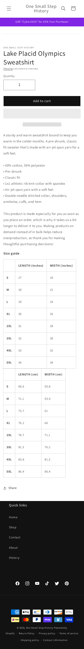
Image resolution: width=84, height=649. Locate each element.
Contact (14, 537)
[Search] (63, 8)
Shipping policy (30, 640)
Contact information (55, 640)
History (14, 558)
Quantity (9, 76)
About (13, 548)
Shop (12, 527)
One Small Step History (39, 627)
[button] (42, 114)
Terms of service (68, 633)
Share (13, 488)
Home (13, 517)
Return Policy (26, 633)
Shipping (8, 68)
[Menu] (9, 8)
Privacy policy (47, 633)
